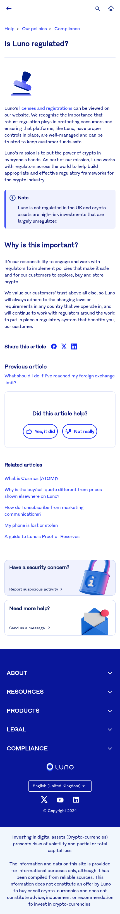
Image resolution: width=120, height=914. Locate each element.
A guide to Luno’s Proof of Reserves (42, 536)
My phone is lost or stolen (31, 525)
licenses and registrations (45, 108)
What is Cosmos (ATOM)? (31, 478)
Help (9, 28)
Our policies (34, 28)
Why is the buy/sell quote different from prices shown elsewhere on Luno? (53, 493)
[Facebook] (54, 346)
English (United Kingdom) (56, 785)
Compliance (67, 28)
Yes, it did (45, 431)
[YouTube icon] (60, 800)
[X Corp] (64, 346)
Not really (84, 431)
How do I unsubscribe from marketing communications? (43, 510)
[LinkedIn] (74, 346)
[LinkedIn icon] (76, 799)
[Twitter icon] (44, 799)
